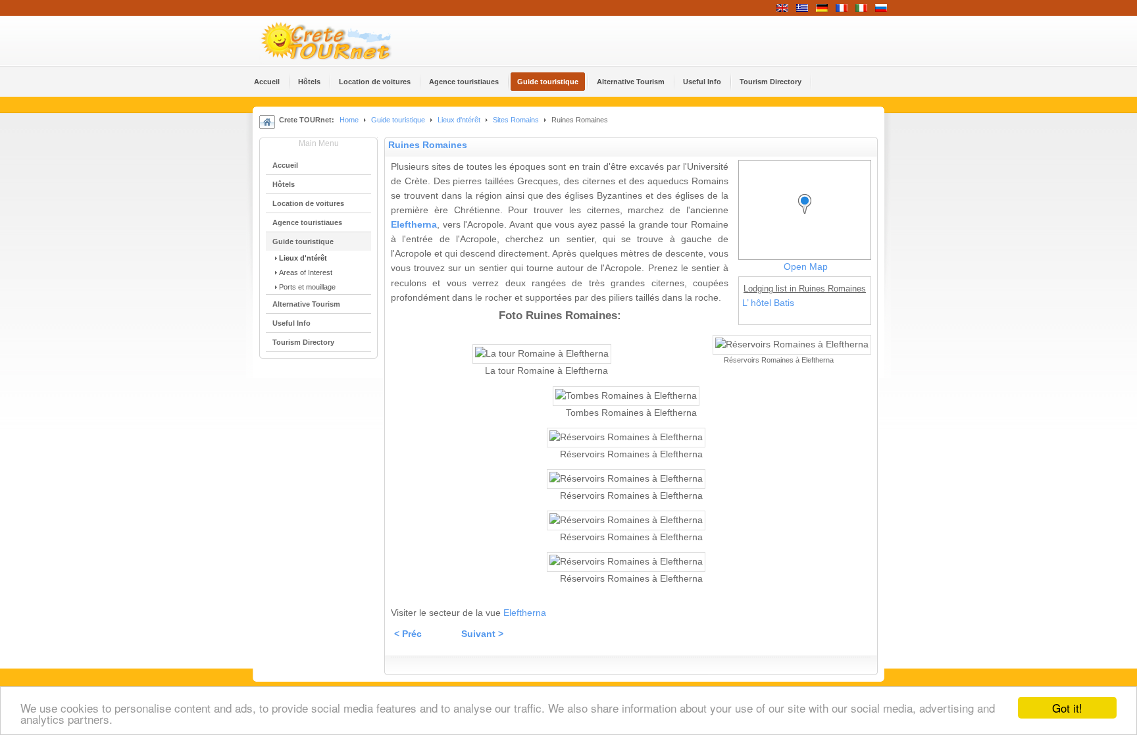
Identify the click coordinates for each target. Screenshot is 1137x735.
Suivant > (482, 634)
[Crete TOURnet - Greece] (341, 41)
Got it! (1067, 707)
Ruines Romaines (427, 145)
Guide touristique (398, 120)
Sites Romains (516, 120)
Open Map (806, 267)
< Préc (408, 634)
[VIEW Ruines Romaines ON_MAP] (808, 216)
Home (349, 120)
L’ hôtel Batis (768, 303)
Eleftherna (414, 225)
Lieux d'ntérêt (460, 120)
